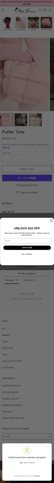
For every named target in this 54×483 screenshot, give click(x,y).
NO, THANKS (27, 254)
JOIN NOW (27, 248)
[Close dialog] (51, 220)
